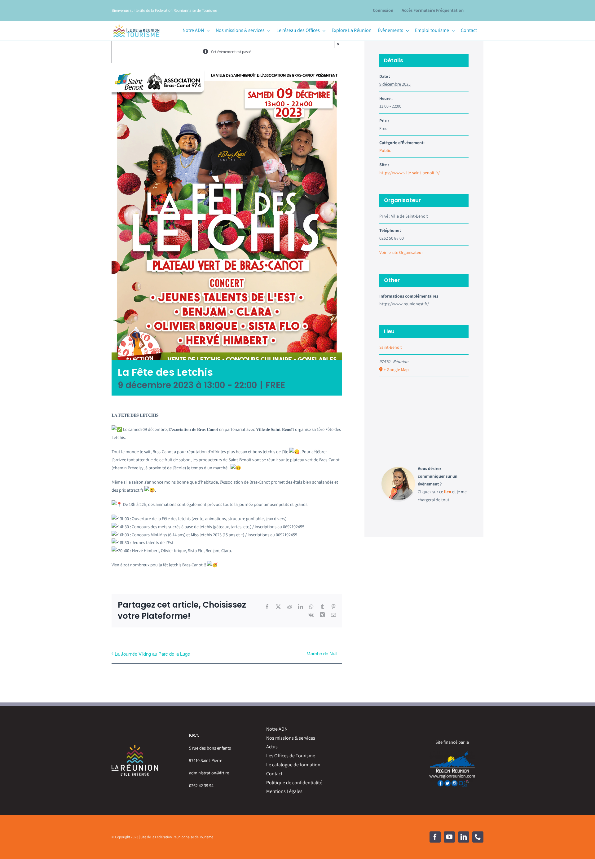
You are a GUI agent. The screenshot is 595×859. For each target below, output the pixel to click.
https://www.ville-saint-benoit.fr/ (409, 172)
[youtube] (449, 837)
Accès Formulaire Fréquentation (433, 10)
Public (385, 150)
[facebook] (435, 837)
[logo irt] (136, 24)
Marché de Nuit (321, 653)
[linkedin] (463, 837)
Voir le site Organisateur (401, 252)
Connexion (383, 10)
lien (447, 491)
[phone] (477, 837)
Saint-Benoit (390, 347)
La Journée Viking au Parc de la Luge (152, 653)
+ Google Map (396, 369)
